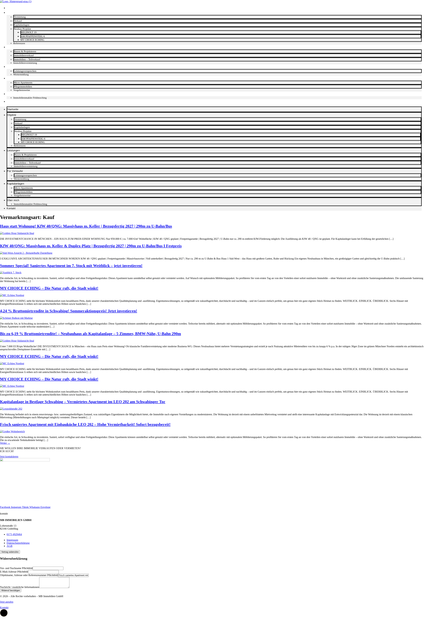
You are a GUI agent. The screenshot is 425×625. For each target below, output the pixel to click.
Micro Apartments (23, 82)
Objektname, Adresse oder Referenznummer (29, 575)
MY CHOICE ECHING (32, 39)
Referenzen (20, 145)
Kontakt (13, 101)
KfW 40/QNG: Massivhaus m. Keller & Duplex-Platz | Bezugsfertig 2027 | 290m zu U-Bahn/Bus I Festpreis (91, 246)
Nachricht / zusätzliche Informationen (19, 587)
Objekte (13, 12)
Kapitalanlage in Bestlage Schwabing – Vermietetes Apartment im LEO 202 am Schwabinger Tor (82, 402)
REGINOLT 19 (29, 32)
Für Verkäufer (16, 66)
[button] (1, 565)
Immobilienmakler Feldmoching (30, 97)
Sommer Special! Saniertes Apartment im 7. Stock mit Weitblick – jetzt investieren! (71, 265)
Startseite (14, 7)
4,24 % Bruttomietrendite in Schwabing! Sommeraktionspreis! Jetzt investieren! (68, 311)
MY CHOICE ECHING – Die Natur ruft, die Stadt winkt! (49, 288)
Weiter (5, 443)
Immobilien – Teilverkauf (27, 59)
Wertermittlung (21, 179)
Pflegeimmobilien (23, 86)
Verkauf (18, 21)
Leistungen (15, 47)
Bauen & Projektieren (25, 51)
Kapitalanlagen (21, 25)
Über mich (14, 93)
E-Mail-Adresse (14, 571)
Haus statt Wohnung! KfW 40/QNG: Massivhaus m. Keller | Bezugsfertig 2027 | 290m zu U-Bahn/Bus (86, 226)
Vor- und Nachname (16, 568)
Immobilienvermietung (26, 166)
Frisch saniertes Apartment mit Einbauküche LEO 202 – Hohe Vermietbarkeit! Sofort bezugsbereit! (85, 424)
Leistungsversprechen (25, 71)
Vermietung (20, 17)
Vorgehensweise (22, 195)
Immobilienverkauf (24, 55)
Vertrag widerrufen (10, 552)
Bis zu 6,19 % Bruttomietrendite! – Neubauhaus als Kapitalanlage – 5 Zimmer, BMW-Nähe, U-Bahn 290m (90, 333)
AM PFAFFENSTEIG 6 (33, 36)
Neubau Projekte (22, 29)
